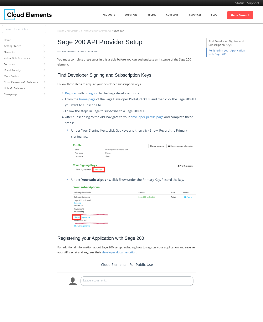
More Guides (11, 76)
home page (87, 99)
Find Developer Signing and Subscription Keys (226, 43)
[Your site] (28, 14)
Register (71, 93)
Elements (9, 52)
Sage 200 (118, 31)
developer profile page (147, 117)
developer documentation (119, 252)
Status (240, 3)
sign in (93, 93)
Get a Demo (239, 15)
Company (172, 14)
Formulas (9, 64)
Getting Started (12, 46)
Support (253, 3)
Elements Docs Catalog (96, 31)
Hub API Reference (14, 88)
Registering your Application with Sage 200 (227, 52)
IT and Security (12, 70)
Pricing (152, 14)
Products (108, 14)
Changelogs (10, 94)
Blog (214, 14)
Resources (194, 14)
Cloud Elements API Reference (21, 82)
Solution (131, 14)
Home (7, 40)
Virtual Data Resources (17, 58)
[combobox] (24, 29)
